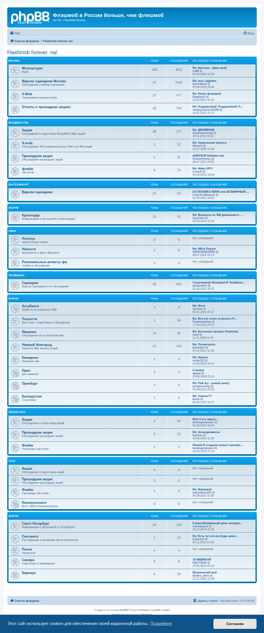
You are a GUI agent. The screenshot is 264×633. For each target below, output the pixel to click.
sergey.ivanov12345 (206, 109)
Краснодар (31, 215)
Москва (14, 60)
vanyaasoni (200, 526)
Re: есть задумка (204, 80)
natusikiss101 (202, 492)
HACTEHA (200, 562)
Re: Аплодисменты (206, 432)
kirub (196, 399)
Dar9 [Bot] (200, 83)
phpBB (123, 609)
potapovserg (201, 386)
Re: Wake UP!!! (203, 168)
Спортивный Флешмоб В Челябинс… (219, 282)
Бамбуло (199, 96)
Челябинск (16, 275)
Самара (28, 560)
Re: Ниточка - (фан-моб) (210, 67)
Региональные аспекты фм (44, 262)
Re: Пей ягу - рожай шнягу (211, 383)
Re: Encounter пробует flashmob (215, 331)
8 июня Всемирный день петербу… (218, 523)
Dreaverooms (202, 158)
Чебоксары (17, 412)
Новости (29, 249)
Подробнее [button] (161, 623)
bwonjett (199, 347)
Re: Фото (199, 305)
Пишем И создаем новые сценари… (218, 445)
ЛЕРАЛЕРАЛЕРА (204, 251)
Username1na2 (203, 132)
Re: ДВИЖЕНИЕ (203, 129)
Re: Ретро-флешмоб (207, 93)
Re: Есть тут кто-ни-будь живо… (215, 536)
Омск (12, 231)
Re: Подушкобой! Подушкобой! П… (218, 106)
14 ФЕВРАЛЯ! (202, 559)
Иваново (29, 332)
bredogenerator (203, 422)
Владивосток (18, 122)
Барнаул (29, 573)
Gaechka (198, 218)
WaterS (197, 145)
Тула (12, 461)
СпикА (197, 171)
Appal (197, 373)
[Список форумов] (31, 17)
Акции (27, 130)
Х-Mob (27, 94)
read (196, 334)
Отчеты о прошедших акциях (46, 107)
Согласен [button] (235, 624)
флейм (27, 169)
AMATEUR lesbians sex (208, 155)
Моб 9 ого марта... (205, 419)
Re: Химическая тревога (210, 142)
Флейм (27, 445)
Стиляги (198, 370)
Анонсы (28, 238)
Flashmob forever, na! (32, 52)
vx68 (196, 70)
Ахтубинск (30, 306)
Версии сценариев (37, 192)
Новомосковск (34, 503)
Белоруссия (32, 396)
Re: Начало (200, 357)
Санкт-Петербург (35, 523)
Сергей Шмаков (204, 194)
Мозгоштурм (32, 68)
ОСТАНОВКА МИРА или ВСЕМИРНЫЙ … (221, 191)
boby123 (198, 539)
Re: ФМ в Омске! (204, 248)
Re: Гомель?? (202, 395)
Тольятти (29, 319)
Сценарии (30, 283)
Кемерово (30, 358)
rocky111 (198, 360)
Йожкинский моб (205, 572)
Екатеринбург (19, 184)
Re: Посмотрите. (204, 344)
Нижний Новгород (37, 345)
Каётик (197, 435)
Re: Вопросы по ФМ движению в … (218, 214)
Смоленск (30, 536)
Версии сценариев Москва (44, 81)
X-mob (27, 143)
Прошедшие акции (37, 156)
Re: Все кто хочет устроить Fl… (215, 318)
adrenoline (200, 285)
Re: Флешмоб (202, 489)
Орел (26, 370)
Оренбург (30, 383)
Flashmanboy (202, 321)
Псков (27, 549)
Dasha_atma (201, 575)
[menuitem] (15, 33)
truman (197, 308)
